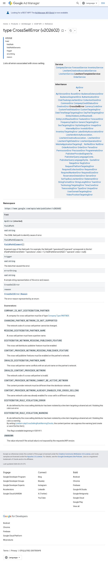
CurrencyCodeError (93, 106)
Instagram (42, 485)
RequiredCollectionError (73, 169)
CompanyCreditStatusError (86, 103)
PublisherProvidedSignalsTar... (80, 153)
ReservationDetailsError (74, 176)
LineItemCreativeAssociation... (73, 138)
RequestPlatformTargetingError (79, 166)
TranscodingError (69, 188)
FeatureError (84, 119)
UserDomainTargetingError (79, 191)
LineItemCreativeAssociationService (79, 70)
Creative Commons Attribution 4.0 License (74, 454)
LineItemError (94, 138)
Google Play (78, 502)
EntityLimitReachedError (67, 119)
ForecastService (79, 67)
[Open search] (77, 3)
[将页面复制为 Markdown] (70, 30)
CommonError (67, 103)
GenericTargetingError (89, 122)
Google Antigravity (80, 494)
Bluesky (41, 481)
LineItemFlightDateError (69, 141)
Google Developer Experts (13, 485)
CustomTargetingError (90, 109)
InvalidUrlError (86, 128)
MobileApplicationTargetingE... (69, 144)
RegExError (85, 163)
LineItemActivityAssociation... (79, 135)
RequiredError (90, 169)
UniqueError (92, 188)
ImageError (96, 125)
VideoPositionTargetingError (80, 194)
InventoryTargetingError (66, 131)
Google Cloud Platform (12, 536)
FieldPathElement (13, 244)
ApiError (79, 87)
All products (8, 540)
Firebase (76, 485)
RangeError (74, 163)
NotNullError (89, 144)
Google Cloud (78, 498)
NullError (100, 144)
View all (76, 506)
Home (5, 24)
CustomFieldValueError (69, 109)
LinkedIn (41, 489)
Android (76, 477)
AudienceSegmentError (70, 97)
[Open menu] (4, 3)
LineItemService (66, 74)
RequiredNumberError (71, 172)
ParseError (92, 147)
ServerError (91, 176)
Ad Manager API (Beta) (44, 13)
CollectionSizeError (92, 100)
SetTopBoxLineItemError (72, 179)
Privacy (14, 551)
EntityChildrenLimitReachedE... (79, 116)
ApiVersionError (63, 94)
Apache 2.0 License (34, 457)
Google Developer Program (14, 477)
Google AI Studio (80, 489)
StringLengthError (83, 182)
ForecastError (97, 119)
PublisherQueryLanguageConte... (79, 157)
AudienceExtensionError (92, 94)
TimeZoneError (91, 185)
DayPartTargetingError (94, 112)
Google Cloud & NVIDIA (12, 494)
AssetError (76, 94)
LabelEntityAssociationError (90, 131)
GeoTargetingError (66, 125)
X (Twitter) (42, 494)
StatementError (91, 179)
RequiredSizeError (89, 172)
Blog (40, 477)
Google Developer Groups (13, 481)
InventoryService (95, 67)
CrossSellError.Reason (15, 294)
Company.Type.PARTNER (58, 316)
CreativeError (63, 106)
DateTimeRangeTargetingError (69, 112)
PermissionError (63, 150)
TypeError (82, 188)
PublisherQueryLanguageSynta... (74, 160)
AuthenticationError (90, 97)
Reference (49, 24)
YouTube (42, 498)
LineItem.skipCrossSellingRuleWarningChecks (34, 423)
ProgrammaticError (94, 150)
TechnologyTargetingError (72, 185)
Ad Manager (31, 3)
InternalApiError (73, 128)
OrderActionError (69, 147)
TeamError (96, 182)
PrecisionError (78, 150)
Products (14, 24)
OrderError (82, 147)
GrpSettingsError (82, 125)
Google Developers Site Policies (70, 457)
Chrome (76, 481)
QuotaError (94, 160)
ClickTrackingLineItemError (70, 100)
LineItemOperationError (91, 141)
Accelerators (8, 489)
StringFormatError (66, 182)
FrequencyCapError (69, 122)
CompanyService (64, 67)
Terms (6, 551)
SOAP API (37, 24)
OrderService (79, 77)
